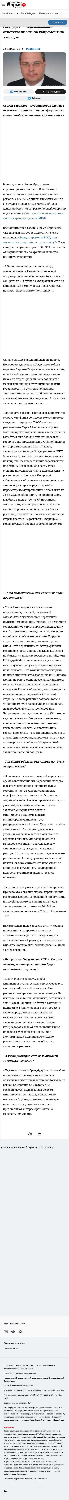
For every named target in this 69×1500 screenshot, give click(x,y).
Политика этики (11, 1348)
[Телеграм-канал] (34, 98)
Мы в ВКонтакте (10, 13)
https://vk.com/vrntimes (33, 1458)
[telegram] (40, 1134)
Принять (58, 22)
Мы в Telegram (28, 13)
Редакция (33, 48)
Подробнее (58, 1420)
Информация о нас (48, 13)
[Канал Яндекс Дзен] (50, 91)
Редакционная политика (14, 1343)
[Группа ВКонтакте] (18, 91)
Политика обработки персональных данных (25, 1478)
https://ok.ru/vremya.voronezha (17, 1461)
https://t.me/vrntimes (13, 1458)
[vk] (30, 1134)
